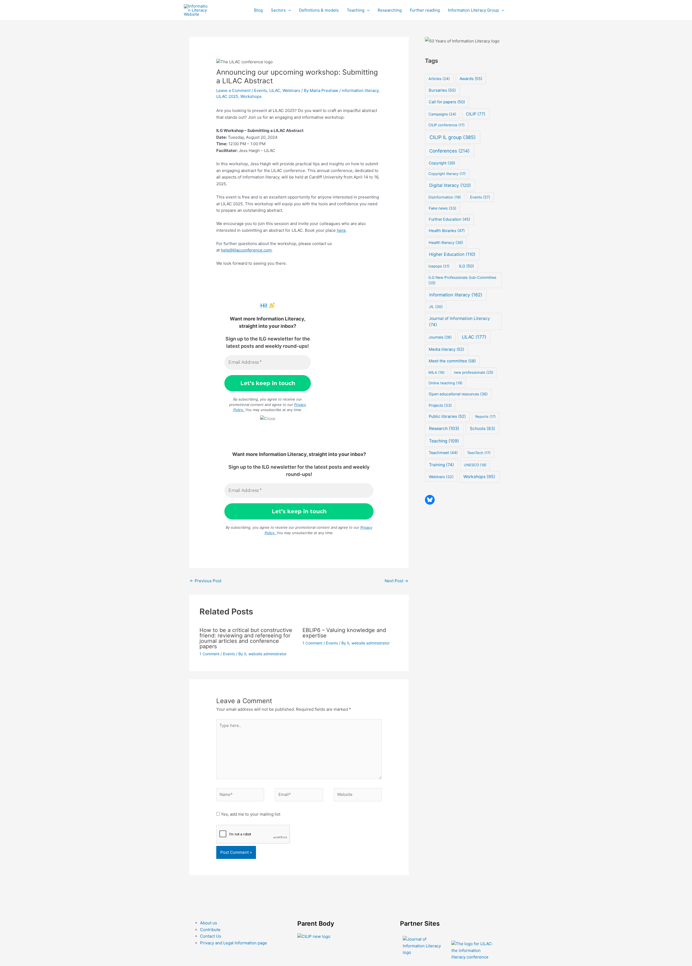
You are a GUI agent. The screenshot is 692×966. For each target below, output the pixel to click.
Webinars (291, 90)
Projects (440, 405)
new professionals (473, 372)
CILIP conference (446, 125)
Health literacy (446, 242)
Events (260, 90)
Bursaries (442, 90)
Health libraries (447, 230)
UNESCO (475, 465)
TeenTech (479, 453)
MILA (436, 372)
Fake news (442, 208)
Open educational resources (458, 394)
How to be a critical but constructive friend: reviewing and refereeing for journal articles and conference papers (245, 638)
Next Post (396, 580)
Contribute (210, 929)
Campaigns (442, 114)
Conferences (449, 151)
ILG (466, 266)
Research (444, 428)
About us (208, 922)
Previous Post (205, 580)
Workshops (251, 96)
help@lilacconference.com (246, 250)
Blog (258, 10)
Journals (440, 337)
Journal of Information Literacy (459, 321)
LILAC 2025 (227, 96)
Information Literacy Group (473, 10)
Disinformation (444, 197)
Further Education (449, 219)
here (341, 230)
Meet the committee (452, 360)
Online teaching (445, 383)
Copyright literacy (447, 173)
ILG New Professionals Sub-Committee (462, 280)
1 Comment (209, 653)
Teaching (355, 10)
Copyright (442, 163)
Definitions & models (319, 10)
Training (441, 464)
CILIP (475, 114)
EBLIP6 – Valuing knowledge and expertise (344, 633)
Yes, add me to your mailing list (250, 814)
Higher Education (452, 254)
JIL (436, 306)
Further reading (425, 10)
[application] (288, 10)
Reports (485, 416)
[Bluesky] (430, 500)
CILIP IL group (453, 137)
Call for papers (447, 102)
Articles (439, 79)
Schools (482, 428)
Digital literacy (450, 185)
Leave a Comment (233, 90)
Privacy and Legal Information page (233, 942)
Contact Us (210, 936)
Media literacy (446, 349)
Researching (390, 10)
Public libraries (447, 416)
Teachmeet (443, 452)
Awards (471, 78)
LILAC (274, 90)
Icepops (439, 266)
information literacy (360, 90)
